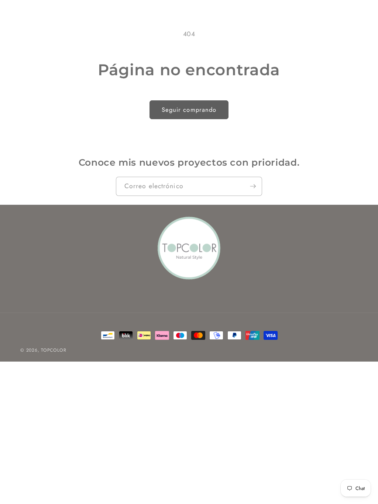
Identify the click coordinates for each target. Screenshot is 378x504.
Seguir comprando (189, 109)
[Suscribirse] (253, 186)
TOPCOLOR (53, 350)
